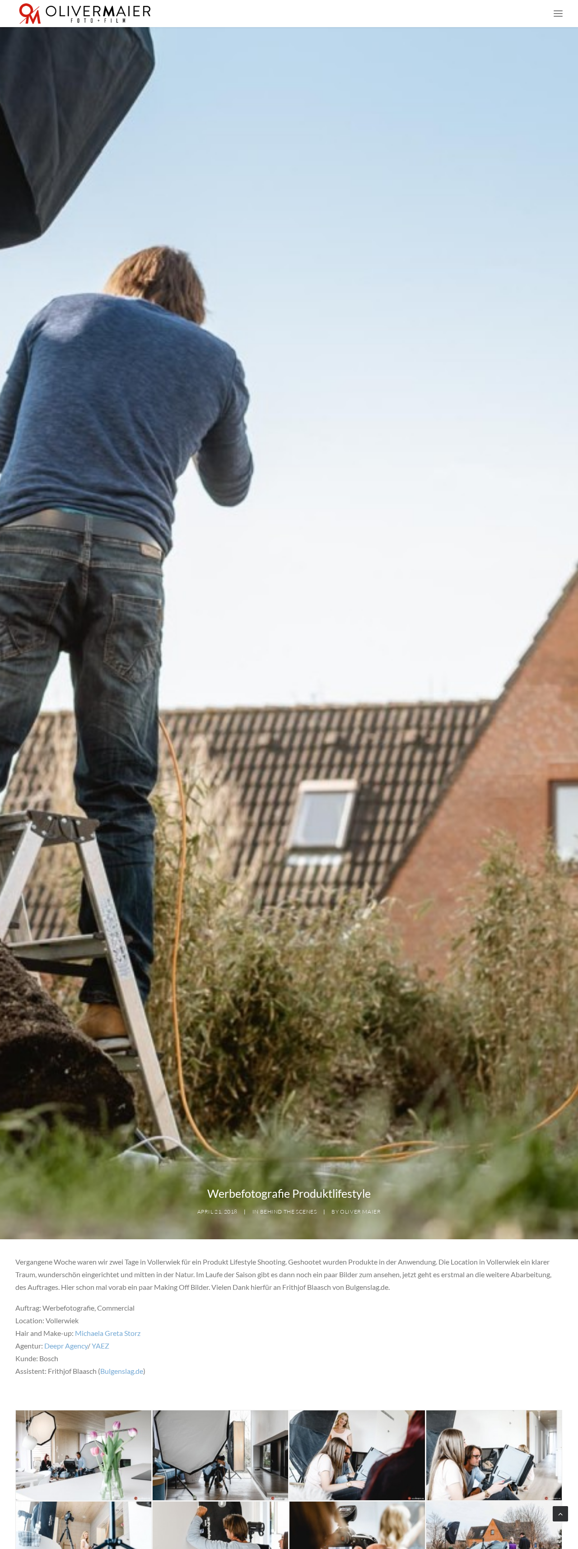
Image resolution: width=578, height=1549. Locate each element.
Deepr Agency (66, 1345)
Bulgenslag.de (121, 1371)
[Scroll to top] (560, 1512)
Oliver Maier (360, 1211)
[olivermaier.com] (85, 13)
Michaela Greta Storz (107, 1333)
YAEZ (100, 1345)
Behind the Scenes (288, 1211)
